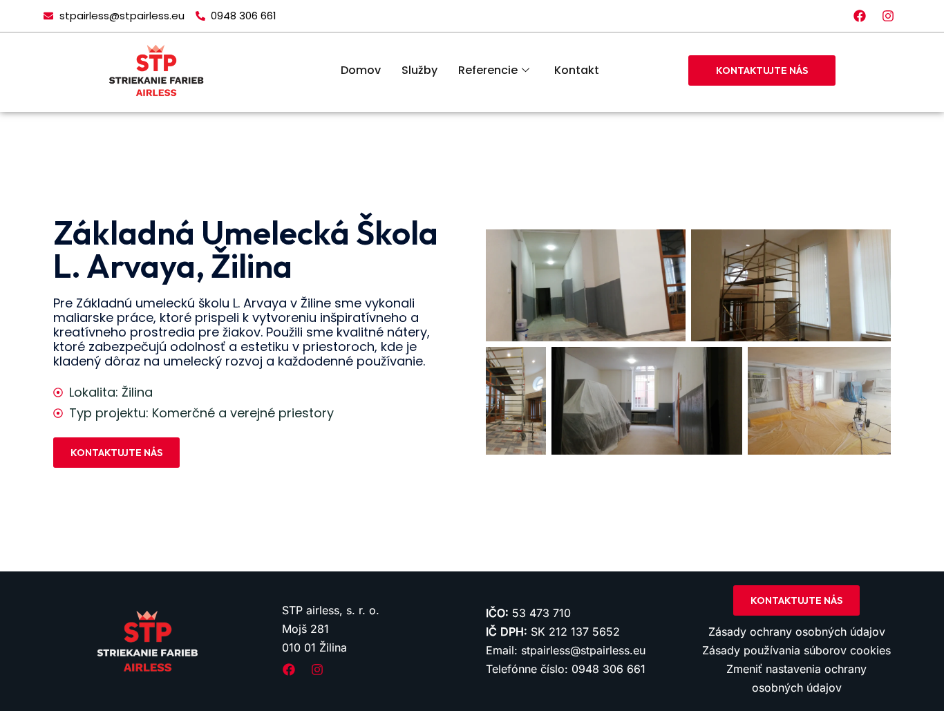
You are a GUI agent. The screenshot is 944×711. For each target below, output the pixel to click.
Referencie (488, 70)
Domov (361, 70)
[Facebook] (859, 15)
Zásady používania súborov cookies (796, 650)
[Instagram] (888, 15)
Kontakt (576, 70)
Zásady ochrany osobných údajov (796, 631)
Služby (419, 70)
